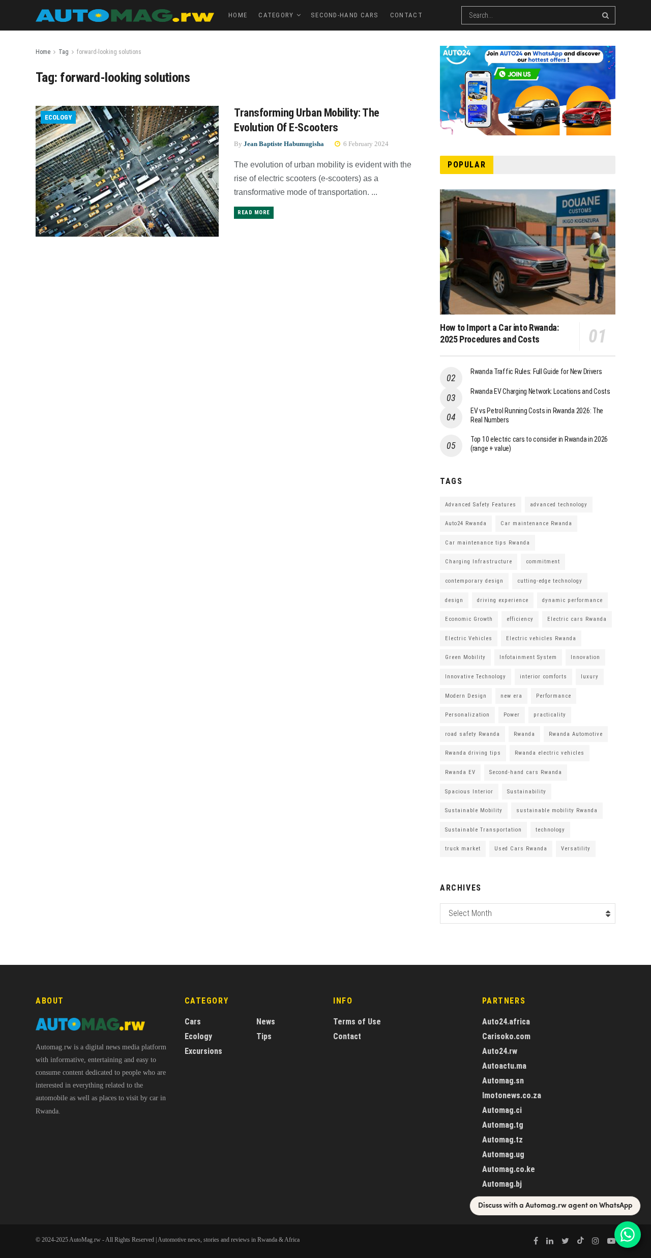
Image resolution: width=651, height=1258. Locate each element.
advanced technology (558, 504)
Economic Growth (469, 619)
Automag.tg (502, 1125)
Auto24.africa (506, 1021)
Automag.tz (502, 1140)
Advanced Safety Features (480, 504)
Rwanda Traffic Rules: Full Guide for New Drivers (536, 371)
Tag (63, 51)
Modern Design (466, 696)
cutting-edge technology (549, 581)
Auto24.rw (499, 1051)
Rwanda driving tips (473, 753)
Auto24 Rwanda (466, 523)
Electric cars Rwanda (577, 619)
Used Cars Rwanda (520, 848)
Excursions (203, 1051)
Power (512, 714)
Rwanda (524, 734)
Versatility (575, 848)
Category (275, 15)
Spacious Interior (469, 791)
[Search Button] (606, 15)
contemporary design (474, 581)
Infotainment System (528, 657)
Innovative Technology (475, 676)
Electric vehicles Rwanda (541, 638)
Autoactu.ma (504, 1066)
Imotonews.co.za (511, 1095)
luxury (590, 676)
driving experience (502, 600)
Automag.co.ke (508, 1169)
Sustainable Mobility (473, 810)
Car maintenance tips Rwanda (487, 542)
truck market (463, 848)
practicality (550, 714)
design (454, 600)
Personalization (467, 714)
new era (511, 696)
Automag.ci (502, 1110)
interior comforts (543, 676)
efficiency (520, 619)
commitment (543, 561)
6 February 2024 (365, 144)
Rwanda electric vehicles (549, 753)
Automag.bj (502, 1184)
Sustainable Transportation (483, 829)
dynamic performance (572, 600)
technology (550, 829)
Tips (264, 1036)
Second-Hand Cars (345, 15)
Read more (254, 212)
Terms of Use (357, 1021)
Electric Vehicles (468, 638)
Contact (406, 15)
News (265, 1021)
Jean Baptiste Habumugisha (284, 144)
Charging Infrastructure (478, 561)
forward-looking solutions (109, 51)
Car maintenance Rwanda (536, 523)
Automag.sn (503, 1080)
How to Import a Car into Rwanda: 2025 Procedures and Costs (499, 333)
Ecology (58, 117)
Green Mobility (465, 657)
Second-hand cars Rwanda (525, 772)
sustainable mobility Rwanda (557, 810)
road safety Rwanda (472, 734)
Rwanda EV (460, 772)
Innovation (585, 657)
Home (237, 15)
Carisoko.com (506, 1036)
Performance (553, 696)
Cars (193, 1021)
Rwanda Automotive (576, 734)
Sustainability (526, 791)
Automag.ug (503, 1154)
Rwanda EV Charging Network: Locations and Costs (540, 391)
